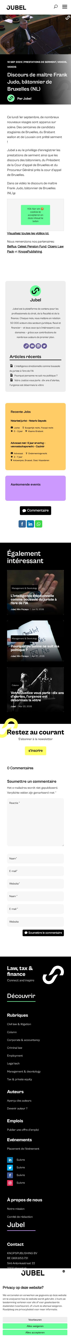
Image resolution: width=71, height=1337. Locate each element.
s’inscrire (36, 751)
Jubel (27, 99)
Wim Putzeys (23, 609)
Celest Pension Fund (32, 246)
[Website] (26, 346)
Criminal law (14, 1047)
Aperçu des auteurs (19, 1100)
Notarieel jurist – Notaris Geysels (28, 420)
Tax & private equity (19, 1079)
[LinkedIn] (38, 346)
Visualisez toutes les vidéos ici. (28, 233)
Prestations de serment (40, 62)
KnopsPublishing (30, 251)
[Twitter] (44, 346)
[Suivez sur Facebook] (10, 1175)
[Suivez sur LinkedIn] (10, 1160)
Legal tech (13, 1063)
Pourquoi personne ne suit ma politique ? (36, 375)
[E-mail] (32, 346)
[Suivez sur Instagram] (10, 1183)
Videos (61, 62)
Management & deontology (24, 1071)
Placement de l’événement (23, 1148)
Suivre (21, 1159)
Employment (15, 1055)
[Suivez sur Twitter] (10, 1168)
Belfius (11, 246)
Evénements (19, 1140)
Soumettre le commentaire (45, 932)
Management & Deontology (24, 588)
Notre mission (15, 1208)
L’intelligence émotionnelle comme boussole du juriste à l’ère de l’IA (35, 592)
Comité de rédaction (20, 1216)
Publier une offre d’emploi (23, 1129)
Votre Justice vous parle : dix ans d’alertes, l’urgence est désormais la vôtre (35, 689)
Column (15, 685)
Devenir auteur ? (17, 1108)
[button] (64, 5)
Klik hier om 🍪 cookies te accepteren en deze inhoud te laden (35, 215)
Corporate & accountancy (23, 1040)
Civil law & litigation (19, 1024)
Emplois (15, 1121)
